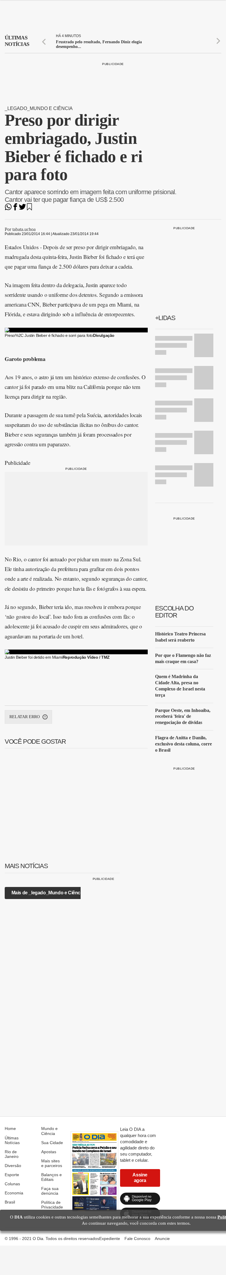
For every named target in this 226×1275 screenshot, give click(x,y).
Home (10, 1128)
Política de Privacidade (52, 1204)
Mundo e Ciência (49, 1131)
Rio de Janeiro (12, 1154)
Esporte (12, 1174)
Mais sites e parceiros (51, 1163)
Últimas (17, 41)
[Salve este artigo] (29, 208)
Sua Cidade (52, 1142)
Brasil (10, 1202)
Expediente (109, 1238)
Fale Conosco (137, 1238)
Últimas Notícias (12, 1140)
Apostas (48, 1151)
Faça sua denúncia (50, 1191)
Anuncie (162, 1238)
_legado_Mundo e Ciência (39, 108)
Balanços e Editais (51, 1177)
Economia (14, 1193)
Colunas (12, 1183)
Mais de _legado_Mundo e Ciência (47, 892)
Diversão (13, 1165)
